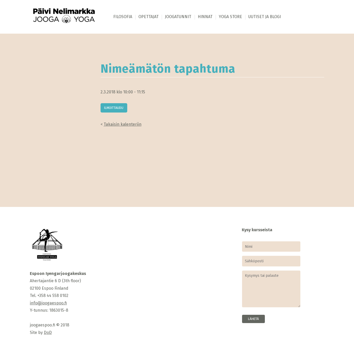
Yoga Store (230, 16)
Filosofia (122, 16)
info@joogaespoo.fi (48, 303)
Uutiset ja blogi (264, 16)
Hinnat (205, 16)
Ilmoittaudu (113, 108)
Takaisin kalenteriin (122, 124)
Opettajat (148, 16)
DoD (48, 332)
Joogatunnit (178, 16)
